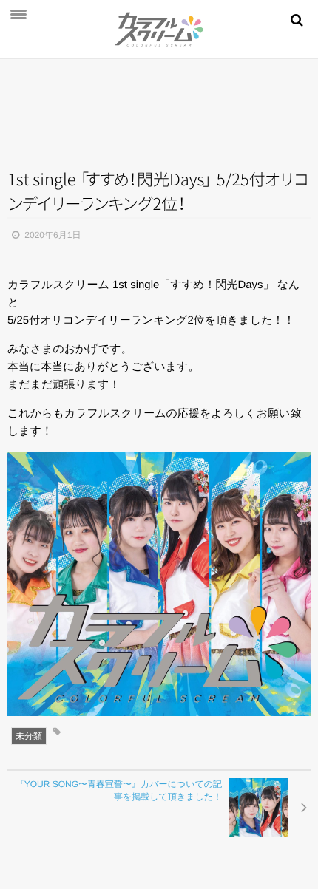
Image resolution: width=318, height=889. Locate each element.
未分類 (29, 736)
